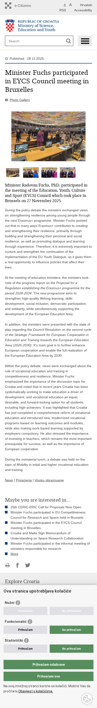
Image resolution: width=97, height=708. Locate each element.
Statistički (14, 640)
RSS (62, 10)
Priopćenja (24, 480)
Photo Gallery (20, 100)
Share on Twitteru (27, 565)
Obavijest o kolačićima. (35, 691)
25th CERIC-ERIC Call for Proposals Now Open (46, 507)
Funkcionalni (15, 621)
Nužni (9, 603)
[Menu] (85, 41)
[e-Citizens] (27, 5)
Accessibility (83, 10)
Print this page (7, 565)
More (14, 554)
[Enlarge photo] (48, 136)
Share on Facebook (17, 565)
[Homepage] (48, 25)
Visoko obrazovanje (49, 480)
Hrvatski (86, 5)
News (9, 480)
